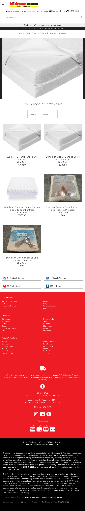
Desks (45, 328)
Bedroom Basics (8, 346)
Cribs (3, 331)
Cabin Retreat (7, 351)
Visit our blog (43, 421)
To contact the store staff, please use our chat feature (42, 29)
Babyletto (5, 344)
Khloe (45, 349)
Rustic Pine (47, 351)
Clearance (47, 331)
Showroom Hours (58, 11)
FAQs (45, 301)
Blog (45, 304)
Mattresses (47, 326)
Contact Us (47, 308)
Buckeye (5, 349)
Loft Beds (5, 324)
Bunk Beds (6, 321)
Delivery (5, 304)
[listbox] (49, 114)
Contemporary (7, 353)
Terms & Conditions (33, 445)
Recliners (46, 324)
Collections (6, 319)
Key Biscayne (48, 346)
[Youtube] (48, 414)
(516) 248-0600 (28, 467)
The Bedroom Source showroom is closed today (42, 25)
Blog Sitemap (63, 502)
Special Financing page (20, 497)
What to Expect (49, 306)
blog (21, 502)
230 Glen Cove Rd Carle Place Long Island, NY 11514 (28, 12)
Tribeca (46, 353)
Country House (49, 342)
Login (57, 445)
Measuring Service (9, 306)
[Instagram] (36, 414)
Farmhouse (47, 344)
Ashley (4, 342)
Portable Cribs (48, 319)
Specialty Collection (9, 301)
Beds (4, 326)
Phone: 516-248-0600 (42, 407)
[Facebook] (42, 414)
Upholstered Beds (9, 328)
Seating (46, 321)
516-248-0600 (73, 11)
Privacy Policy (47, 445)
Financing (5, 308)
